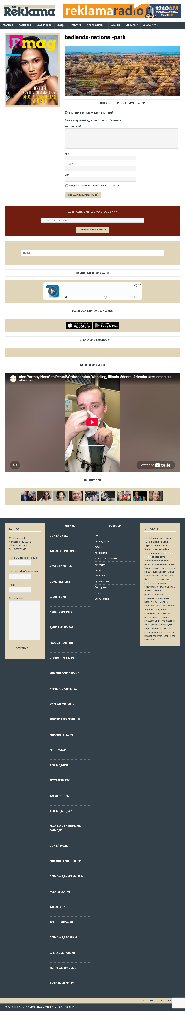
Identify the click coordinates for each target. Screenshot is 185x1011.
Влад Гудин (58, 596)
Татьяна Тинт (59, 907)
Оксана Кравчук (61, 612)
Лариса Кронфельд (63, 688)
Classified (149, 25)
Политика (25, 25)
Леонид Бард (59, 765)
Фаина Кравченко (62, 704)
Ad (96, 535)
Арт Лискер (58, 749)
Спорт (98, 593)
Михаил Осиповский (64, 673)
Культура (75, 25)
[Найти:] (92, 253)
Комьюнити (44, 25)
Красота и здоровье (106, 558)
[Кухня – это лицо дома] (76, 496)
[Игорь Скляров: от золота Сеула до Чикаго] (28, 496)
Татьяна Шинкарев (63, 551)
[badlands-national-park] (122, 93)
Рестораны (101, 587)
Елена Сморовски (62, 953)
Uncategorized (102, 541)
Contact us (164, 1000)
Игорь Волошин (61, 566)
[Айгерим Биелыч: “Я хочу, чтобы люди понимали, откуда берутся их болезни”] (60, 496)
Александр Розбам (63, 937)
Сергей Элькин (60, 535)
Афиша (115, 25)
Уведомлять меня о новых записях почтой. (94, 185)
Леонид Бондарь (61, 811)
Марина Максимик (63, 968)
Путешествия (102, 581)
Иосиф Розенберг (62, 658)
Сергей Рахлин (60, 845)
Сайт (67, 174)
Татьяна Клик (59, 795)
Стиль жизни (95, 25)
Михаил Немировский (65, 861)
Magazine (132, 25)
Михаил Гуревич (61, 734)
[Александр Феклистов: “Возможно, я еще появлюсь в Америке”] (140, 496)
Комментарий (73, 126)
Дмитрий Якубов (62, 627)
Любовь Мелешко (62, 983)
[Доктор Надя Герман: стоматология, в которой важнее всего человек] (156, 496)
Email (68, 164)
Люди (60, 25)
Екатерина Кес (60, 780)
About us (148, 1000)
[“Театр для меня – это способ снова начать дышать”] (124, 496)
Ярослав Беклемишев (65, 719)
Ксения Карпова (61, 891)
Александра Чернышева (67, 876)
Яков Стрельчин (61, 642)
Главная (8, 25)
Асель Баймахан (61, 922)
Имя (67, 153)
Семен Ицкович (61, 581)
